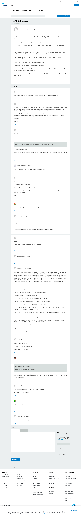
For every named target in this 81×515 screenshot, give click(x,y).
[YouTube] (4, 505)
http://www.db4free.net (27, 259)
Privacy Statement (43, 513)
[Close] (79, 510)
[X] (2, 505)
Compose (16, 430)
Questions (24, 10)
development (17, 23)
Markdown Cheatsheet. (61, 439)
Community (15, 10)
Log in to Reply (15, 459)
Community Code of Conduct (16, 467)
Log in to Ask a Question (64, 15)
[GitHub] (9, 505)
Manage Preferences (73, 510)
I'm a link (58, 449)
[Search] (43, 16)
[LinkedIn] (7, 505)
